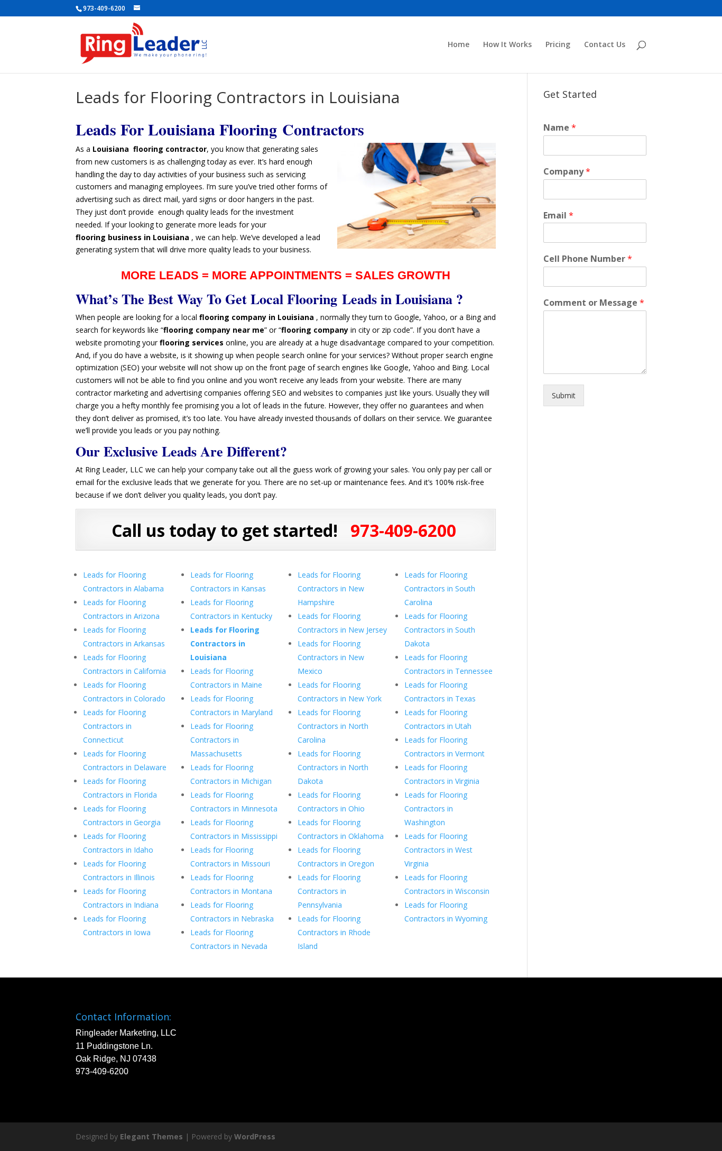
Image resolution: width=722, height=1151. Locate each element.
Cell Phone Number (587, 258)
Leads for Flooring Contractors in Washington (435, 808)
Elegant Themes (151, 1136)
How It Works (507, 45)
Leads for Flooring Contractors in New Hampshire (331, 588)
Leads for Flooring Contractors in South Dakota (439, 629)
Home (458, 45)
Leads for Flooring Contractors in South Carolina (439, 588)
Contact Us (604, 45)
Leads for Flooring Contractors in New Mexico (331, 657)
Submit (564, 395)
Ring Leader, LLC (114, 469)
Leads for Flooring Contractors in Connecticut (114, 726)
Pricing (557, 45)
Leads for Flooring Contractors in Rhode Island (334, 932)
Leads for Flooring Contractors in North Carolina (333, 726)
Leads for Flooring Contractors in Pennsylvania (329, 891)
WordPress (254, 1136)
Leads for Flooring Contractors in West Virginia (438, 850)
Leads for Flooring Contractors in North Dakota (333, 767)
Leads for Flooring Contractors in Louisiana (225, 643)
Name (559, 127)
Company (566, 171)
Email (558, 215)
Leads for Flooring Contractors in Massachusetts (221, 740)
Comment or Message (593, 302)
